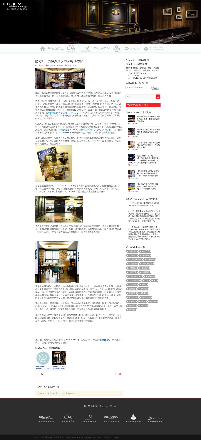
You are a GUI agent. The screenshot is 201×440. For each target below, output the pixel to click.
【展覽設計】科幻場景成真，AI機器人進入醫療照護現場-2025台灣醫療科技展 (148, 186)
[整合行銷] (71, 48)
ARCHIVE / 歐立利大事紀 (137, 105)
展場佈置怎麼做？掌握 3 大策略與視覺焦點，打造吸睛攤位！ (148, 131)
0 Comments (134, 123)
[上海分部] (101, 48)
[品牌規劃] (86, 48)
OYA (68, 418)
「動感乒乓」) (110, 129)
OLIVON (111, 418)
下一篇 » (119, 374)
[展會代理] (132, 48)
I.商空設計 (53, 65)
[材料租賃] (116, 48)
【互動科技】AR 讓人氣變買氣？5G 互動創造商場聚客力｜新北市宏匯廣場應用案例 (148, 173)
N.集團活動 (60, 65)
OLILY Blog (15, 5)
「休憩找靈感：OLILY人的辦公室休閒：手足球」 (79, 129)
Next (5, 21)
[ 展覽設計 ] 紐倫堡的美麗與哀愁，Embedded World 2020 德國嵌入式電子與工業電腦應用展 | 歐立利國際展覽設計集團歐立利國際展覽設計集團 (144, 231)
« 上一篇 (39, 374)
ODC (90, 418)
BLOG (108, 437)
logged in (54, 393)
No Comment (71, 65)
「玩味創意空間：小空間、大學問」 (60, 112)
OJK (133, 418)
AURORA (155, 418)
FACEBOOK (115, 437)
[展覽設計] (56, 48)
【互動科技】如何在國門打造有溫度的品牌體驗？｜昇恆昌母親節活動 (148, 144)
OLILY (42, 48)
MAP (103, 437)
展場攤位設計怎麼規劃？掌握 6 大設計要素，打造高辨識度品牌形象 (148, 118)
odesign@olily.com (158, 50)
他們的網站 (104, 339)
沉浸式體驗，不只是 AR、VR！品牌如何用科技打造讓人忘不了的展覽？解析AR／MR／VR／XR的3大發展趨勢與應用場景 (144, 159)
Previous (196, 21)
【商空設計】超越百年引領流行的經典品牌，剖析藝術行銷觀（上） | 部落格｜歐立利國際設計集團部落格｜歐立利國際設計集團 (144, 215)
